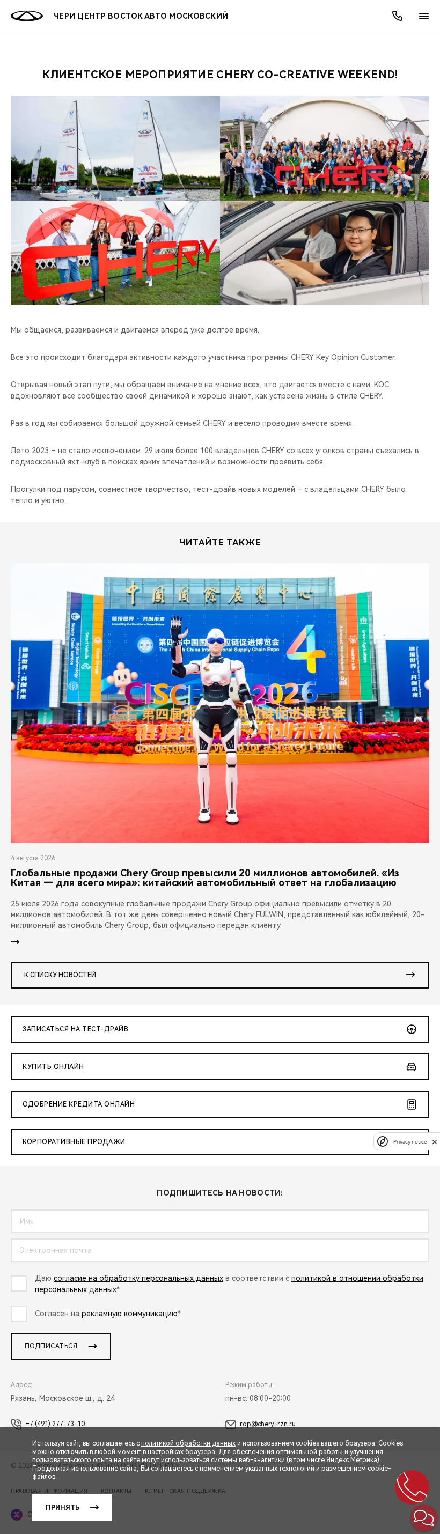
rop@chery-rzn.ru (268, 1424)
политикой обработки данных (188, 1443)
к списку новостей (60, 975)
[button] (423, 1517)
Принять (62, 1507)
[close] (434, 1142)
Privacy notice (410, 1142)
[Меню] (424, 16)
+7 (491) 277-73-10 (55, 1424)
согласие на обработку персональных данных (138, 1278)
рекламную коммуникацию (130, 1313)
